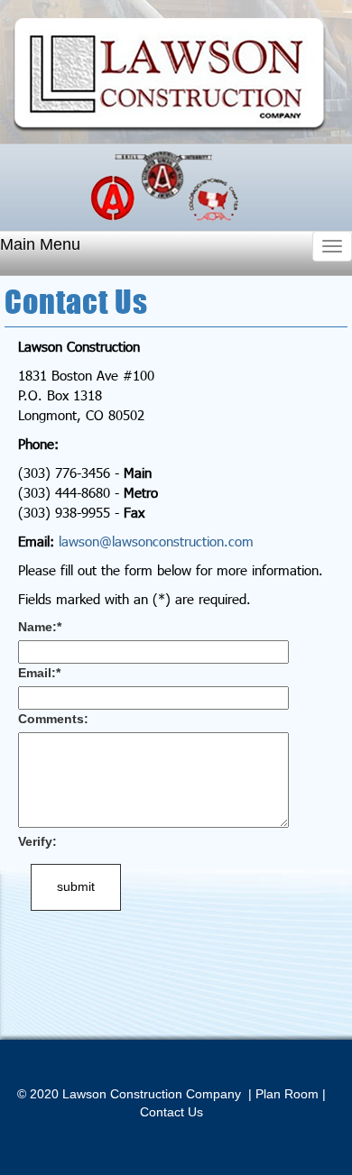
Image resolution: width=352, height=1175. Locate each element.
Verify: (37, 841)
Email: (39, 673)
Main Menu (40, 244)
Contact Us (171, 1112)
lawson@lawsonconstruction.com (156, 541)
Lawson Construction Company (170, 75)
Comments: (53, 718)
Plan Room (287, 1094)
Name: (39, 627)
